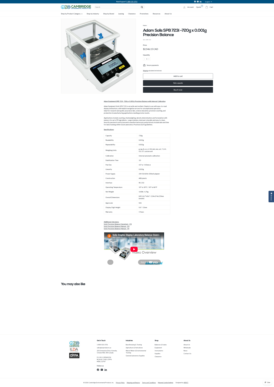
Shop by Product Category (71, 14)
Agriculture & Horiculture (134, 348)
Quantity (146, 55)
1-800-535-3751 (131, 2)
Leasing (121, 14)
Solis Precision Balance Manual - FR (116, 229)
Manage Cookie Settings (165, 382)
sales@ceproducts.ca (104, 348)
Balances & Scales (161, 345)
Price (145, 45)
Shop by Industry (93, 14)
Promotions (144, 14)
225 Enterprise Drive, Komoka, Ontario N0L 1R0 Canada (107, 352)
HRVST (186, 382)
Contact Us (187, 353)
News (185, 351)
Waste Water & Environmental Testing (136, 352)
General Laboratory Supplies (135, 356)
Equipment (158, 348)
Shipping (145, 70)
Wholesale (187, 348)
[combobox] (119, 7)
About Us (168, 14)
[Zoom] (98, 56)
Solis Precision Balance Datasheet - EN (118, 224)
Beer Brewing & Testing (134, 345)
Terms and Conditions (149, 382)
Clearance (132, 14)
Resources (156, 14)
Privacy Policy (120, 382)
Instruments (159, 351)
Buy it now (178, 90)
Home (145, 25)
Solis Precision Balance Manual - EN (116, 226)
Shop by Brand (108, 14)
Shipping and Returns (133, 382)
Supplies (157, 353)
